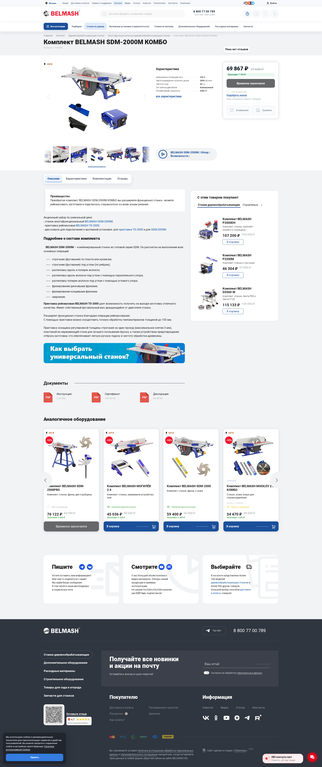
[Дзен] (236, 718)
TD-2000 (138, 229)
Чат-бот (216, 630)
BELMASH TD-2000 (87, 225)
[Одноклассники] (216, 718)
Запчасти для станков (59, 695)
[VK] (90, 567)
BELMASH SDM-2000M (99, 221)
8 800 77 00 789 (204, 11)
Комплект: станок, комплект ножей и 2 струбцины (238, 228)
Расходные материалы (226, 26)
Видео (127, 3)
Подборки (77, 26)
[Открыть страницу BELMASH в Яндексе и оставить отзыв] (54, 714)
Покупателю (160, 3)
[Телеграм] (253, 3)
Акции (65, 3)
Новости (147, 3)
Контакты (173, 3)
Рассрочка (116, 713)
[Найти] (104, 14)
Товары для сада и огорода (62, 687)
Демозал (154, 713)
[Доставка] (249, 567)
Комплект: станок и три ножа (238, 263)
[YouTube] (161, 567)
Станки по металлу (163, 26)
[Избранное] (265, 14)
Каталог (118, 3)
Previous (194, 205)
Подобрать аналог (237, 95)
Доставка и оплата (80, 3)
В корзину (233, 242)
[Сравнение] (256, 14)
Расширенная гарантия (163, 707)
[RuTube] (169, 567)
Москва (52, 3)
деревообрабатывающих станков (229, 582)
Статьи (136, 3)
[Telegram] (82, 567)
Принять (34, 757)
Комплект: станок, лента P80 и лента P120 (239, 298)
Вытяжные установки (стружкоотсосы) (129, 26)
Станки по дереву (95, 26)
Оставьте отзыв (76, 714)
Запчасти (248, 26)
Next (261, 205)
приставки (126, 229)
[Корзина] (274, 14)
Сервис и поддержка (102, 3)
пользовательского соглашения (139, 754)
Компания (185, 3)
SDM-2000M (158, 229)
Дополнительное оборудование (194, 26)
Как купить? (117, 719)
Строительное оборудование (64, 679)
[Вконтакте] (206, 718)
